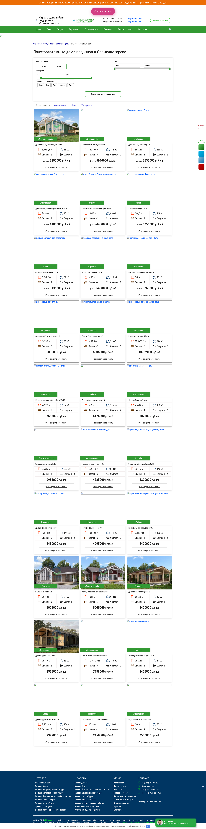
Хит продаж (86, 105)
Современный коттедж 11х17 (93, 145)
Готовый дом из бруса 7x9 (92, 528)
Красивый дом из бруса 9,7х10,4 (141, 528)
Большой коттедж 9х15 (44, 592)
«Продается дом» (103, 11)
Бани (59, 66)
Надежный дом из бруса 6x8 (139, 719)
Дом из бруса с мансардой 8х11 (94, 656)
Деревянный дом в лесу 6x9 (139, 145)
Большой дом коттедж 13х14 (46, 272)
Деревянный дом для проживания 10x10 (51, 208)
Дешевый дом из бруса (137, 400)
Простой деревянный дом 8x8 (93, 400)
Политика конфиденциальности (133, 822)
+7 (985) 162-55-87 (135, 18)
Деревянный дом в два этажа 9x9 (95, 719)
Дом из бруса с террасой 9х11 (47, 656)
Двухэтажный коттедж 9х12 (139, 592)
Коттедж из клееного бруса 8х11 (95, 592)
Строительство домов (43, 43)
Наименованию (59, 105)
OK (148, 826)
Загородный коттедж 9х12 (45, 464)
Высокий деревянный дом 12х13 (141, 272)
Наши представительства (149, 801)
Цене (74, 105)
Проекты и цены (62, 43)
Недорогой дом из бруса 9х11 (94, 464)
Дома (43, 66)
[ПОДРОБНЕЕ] (56, 125)
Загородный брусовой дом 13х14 (141, 656)
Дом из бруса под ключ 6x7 (92, 336)
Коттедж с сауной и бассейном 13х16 (50, 400)
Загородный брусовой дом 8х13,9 (48, 336)
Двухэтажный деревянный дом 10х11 (96, 208)
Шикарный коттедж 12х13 (138, 336)
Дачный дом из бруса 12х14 (46, 528)
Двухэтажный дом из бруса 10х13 (48, 145)
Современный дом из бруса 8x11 (141, 464)
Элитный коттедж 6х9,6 (137, 208)
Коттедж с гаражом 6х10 (92, 272)
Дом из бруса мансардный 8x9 (47, 719)
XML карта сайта (50, 820)
